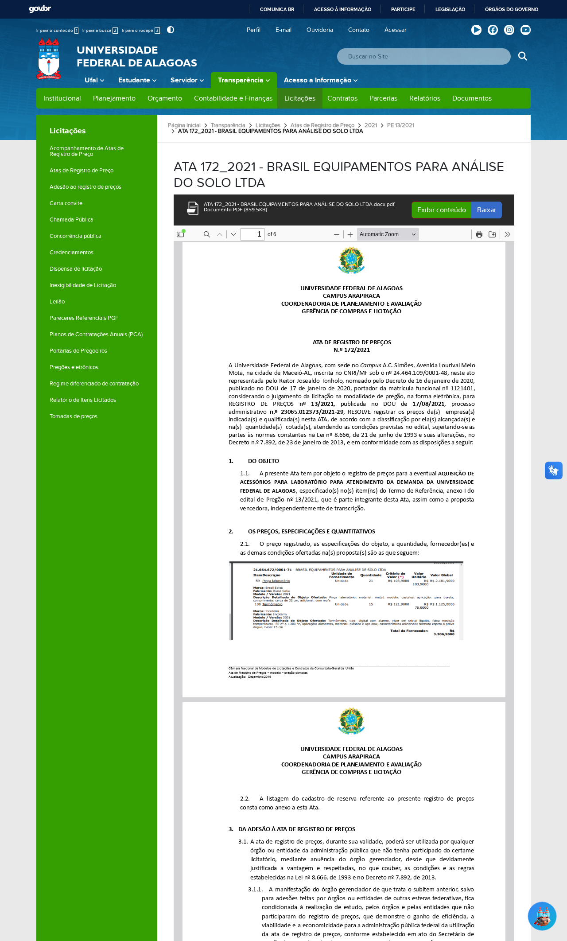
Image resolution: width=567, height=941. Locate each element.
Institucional (62, 98)
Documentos (472, 98)
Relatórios (424, 98)
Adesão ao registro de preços (85, 187)
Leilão (57, 301)
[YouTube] (525, 30)
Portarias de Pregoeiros (78, 350)
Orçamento (165, 98)
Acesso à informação (342, 9)
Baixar (486, 210)
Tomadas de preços (73, 416)
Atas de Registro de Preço (81, 170)
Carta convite (66, 203)
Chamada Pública (71, 219)
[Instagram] (509, 30)
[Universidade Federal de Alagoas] (49, 64)
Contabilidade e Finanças (233, 98)
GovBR (40, 9)
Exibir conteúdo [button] (441, 210)
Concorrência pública (75, 236)
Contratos (342, 98)
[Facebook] (493, 30)
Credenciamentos (71, 252)
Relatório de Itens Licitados (83, 400)
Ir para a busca (99, 30)
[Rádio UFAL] (476, 30)
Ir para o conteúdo (56, 30)
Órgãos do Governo (511, 9)
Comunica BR (277, 9)
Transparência (241, 80)
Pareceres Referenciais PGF (84, 318)
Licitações (299, 98)
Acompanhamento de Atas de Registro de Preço (87, 151)
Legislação (450, 9)
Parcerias (383, 98)
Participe (403, 9)
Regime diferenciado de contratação (94, 383)
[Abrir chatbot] (542, 916)
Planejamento (114, 98)
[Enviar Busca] (522, 56)
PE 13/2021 (400, 125)
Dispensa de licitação (76, 268)
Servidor (184, 80)
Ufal (91, 80)
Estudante (134, 80)
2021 (371, 125)
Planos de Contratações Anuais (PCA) (96, 334)
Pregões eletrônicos (74, 367)
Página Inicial (184, 125)
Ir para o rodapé (140, 30)
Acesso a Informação (317, 80)
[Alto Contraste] (169, 30)
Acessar (395, 30)
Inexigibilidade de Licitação (83, 285)
